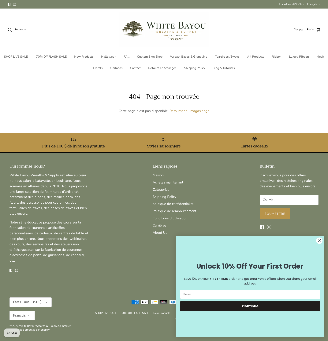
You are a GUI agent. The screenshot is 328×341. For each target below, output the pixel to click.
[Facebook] (9, 4)
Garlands (116, 68)
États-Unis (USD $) (290, 4)
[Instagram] (14, 4)
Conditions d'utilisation (170, 218)
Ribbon (276, 57)
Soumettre (275, 214)
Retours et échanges (162, 68)
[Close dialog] (319, 240)
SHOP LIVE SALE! (16, 57)
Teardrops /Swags (227, 57)
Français (312, 4)
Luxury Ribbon (299, 57)
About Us (160, 232)
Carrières (159, 225)
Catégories (161, 189)
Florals (98, 68)
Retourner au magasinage (189, 111)
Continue (250, 306)
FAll (126, 57)
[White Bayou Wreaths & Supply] (164, 29)
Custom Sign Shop (149, 57)
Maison (158, 175)
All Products (255, 57)
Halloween (108, 57)
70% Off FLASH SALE (51, 57)
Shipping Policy (194, 68)
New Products (84, 57)
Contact (135, 68)
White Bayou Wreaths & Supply (38, 326)
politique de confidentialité (173, 203)
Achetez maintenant (168, 182)
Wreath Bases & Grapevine (188, 57)
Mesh (320, 57)
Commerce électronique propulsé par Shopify (40, 328)
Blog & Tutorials (224, 68)
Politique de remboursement (174, 211)
